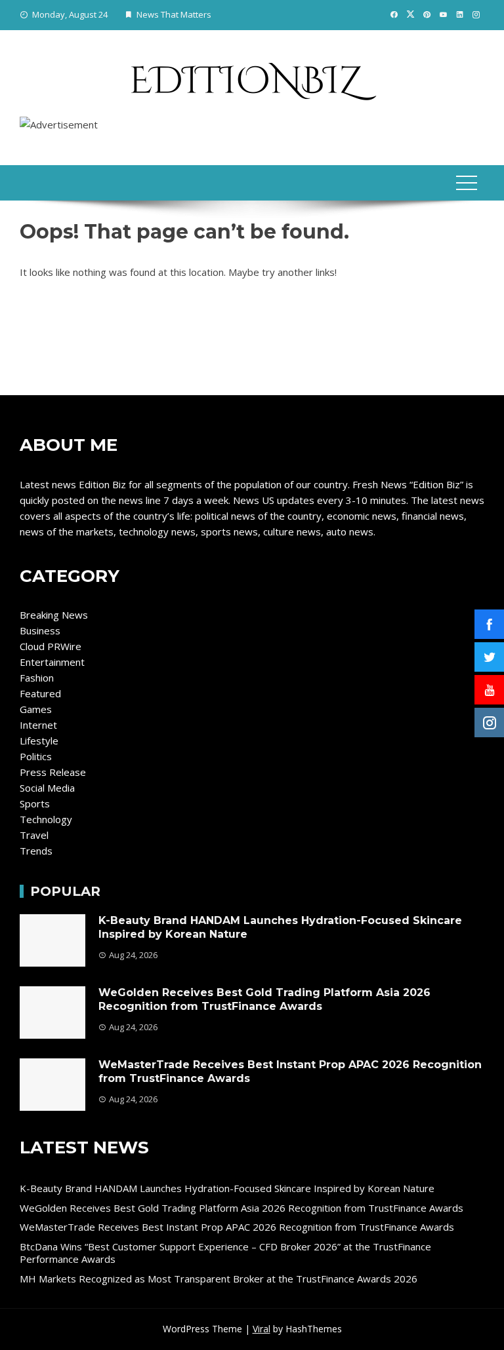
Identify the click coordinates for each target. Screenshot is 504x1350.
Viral (261, 1328)
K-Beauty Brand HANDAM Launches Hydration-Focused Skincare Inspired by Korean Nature (227, 1188)
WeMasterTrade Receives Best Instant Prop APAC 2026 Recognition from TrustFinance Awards (237, 1226)
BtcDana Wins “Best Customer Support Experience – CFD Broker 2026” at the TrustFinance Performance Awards (225, 1253)
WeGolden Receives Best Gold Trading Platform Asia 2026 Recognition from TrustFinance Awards (264, 999)
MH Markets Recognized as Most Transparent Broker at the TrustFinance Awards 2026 (218, 1278)
